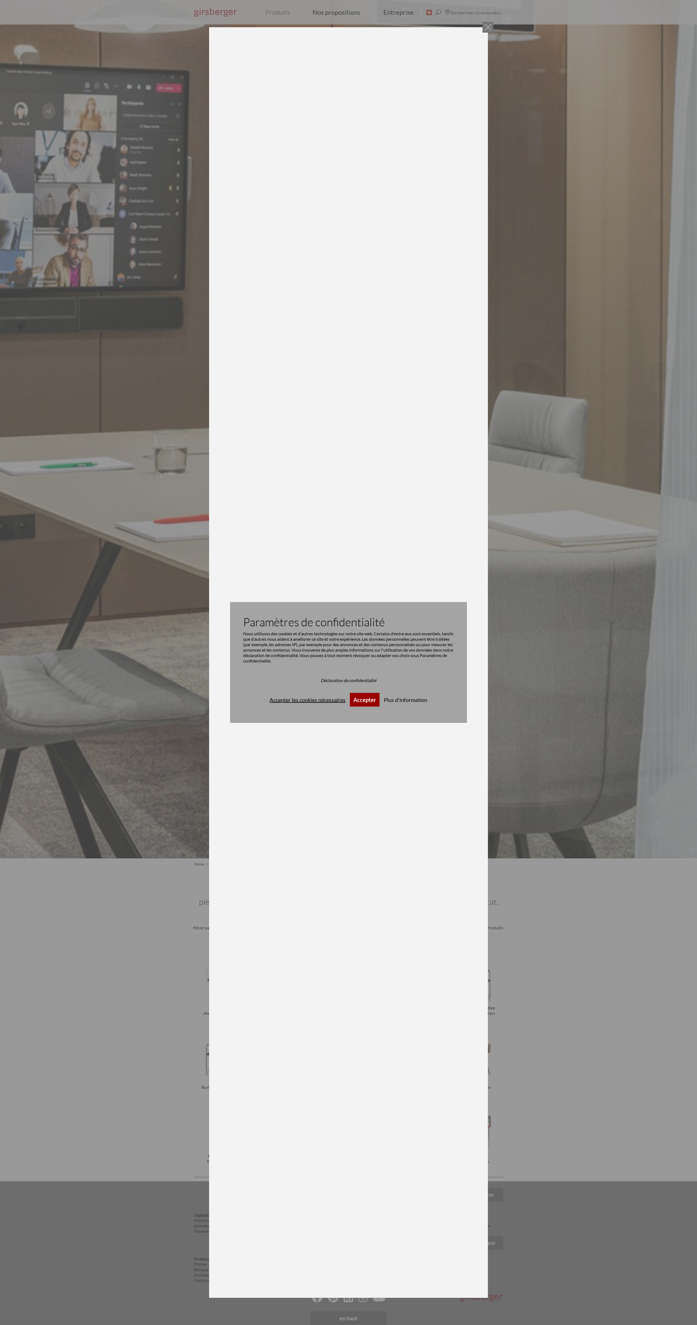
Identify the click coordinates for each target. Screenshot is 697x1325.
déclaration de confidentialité (270, 655)
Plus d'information (405, 700)
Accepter (364, 700)
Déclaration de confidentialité (348, 680)
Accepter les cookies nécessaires (308, 700)
